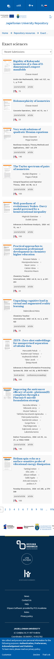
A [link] (17, 6)
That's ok (46, 655)
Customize (6, 655)
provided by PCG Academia (34, 608)
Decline (36, 655)
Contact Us (26, 600)
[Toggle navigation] (51, 16)
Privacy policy (27, 616)
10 (41, 509)
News (26, 596)
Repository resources (24, 33)
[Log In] (31, 5)
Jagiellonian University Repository (27, 23)
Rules (26, 612)
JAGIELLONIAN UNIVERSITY (27, 629)
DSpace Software (14, 608)
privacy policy (34, 649)
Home (5, 33)
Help (27, 604)
